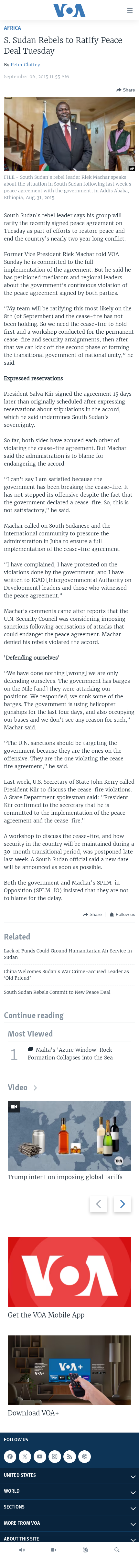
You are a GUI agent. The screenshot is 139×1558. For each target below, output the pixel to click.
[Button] (125, 90)
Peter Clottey (25, 65)
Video (17, 1088)
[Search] (117, 1550)
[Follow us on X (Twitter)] (25, 1457)
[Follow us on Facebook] (10, 1457)
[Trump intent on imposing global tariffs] (69, 1136)
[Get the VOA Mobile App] (69, 1272)
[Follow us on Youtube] (40, 1457)
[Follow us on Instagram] (54, 1457)
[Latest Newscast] (22, 1550)
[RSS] (69, 1457)
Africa (12, 28)
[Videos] (53, 1550)
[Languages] (85, 1550)
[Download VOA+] (69, 1370)
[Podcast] (84, 1457)
